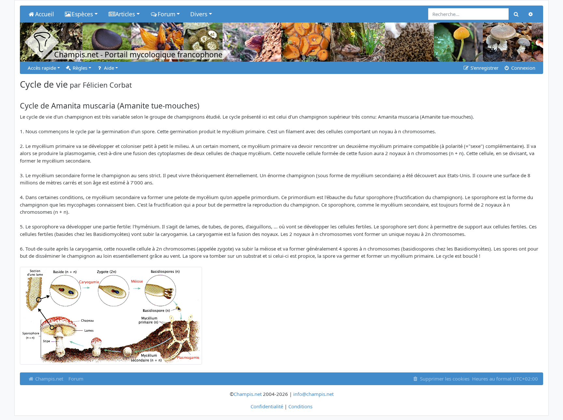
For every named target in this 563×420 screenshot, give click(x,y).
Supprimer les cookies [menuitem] (444, 378)
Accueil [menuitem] (44, 14)
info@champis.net (313, 394)
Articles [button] (125, 14)
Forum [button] (166, 14)
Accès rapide (42, 68)
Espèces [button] (82, 14)
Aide (108, 68)
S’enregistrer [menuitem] (483, 68)
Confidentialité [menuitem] (267, 406)
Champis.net (48, 378)
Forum (75, 378)
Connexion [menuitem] (522, 68)
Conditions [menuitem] (300, 406)
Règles (79, 68)
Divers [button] (198, 14)
